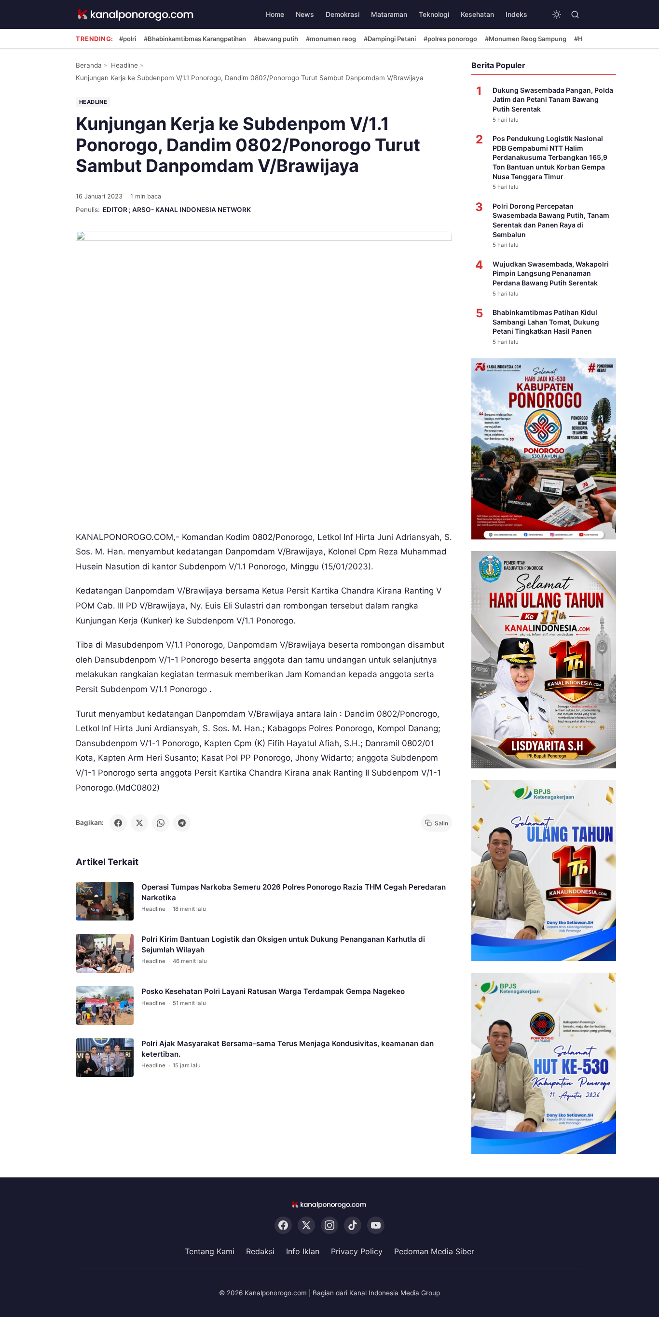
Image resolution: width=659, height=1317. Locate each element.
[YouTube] (375, 1225)
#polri (127, 38)
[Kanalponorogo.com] (136, 14)
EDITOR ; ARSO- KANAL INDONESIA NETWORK (177, 209)
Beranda (89, 65)
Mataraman (389, 14)
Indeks (516, 14)
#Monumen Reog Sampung (525, 38)
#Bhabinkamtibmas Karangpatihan (195, 38)
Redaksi (260, 1252)
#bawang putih (276, 38)
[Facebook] (283, 1225)
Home (275, 14)
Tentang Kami (209, 1252)
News (305, 14)
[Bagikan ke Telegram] (182, 823)
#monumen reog (331, 38)
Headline (124, 65)
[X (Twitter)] (306, 1225)
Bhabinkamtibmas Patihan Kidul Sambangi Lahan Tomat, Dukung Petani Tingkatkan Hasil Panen (546, 321)
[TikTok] (352, 1225)
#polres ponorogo (450, 38)
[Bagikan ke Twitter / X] (139, 823)
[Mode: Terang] (557, 14)
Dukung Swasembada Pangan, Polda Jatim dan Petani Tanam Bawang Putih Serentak (553, 99)
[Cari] (575, 14)
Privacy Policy (357, 1252)
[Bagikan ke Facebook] (118, 823)
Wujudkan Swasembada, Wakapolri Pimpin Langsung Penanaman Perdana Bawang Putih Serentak (551, 273)
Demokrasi (342, 14)
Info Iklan (302, 1252)
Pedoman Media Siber (434, 1252)
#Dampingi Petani (390, 38)
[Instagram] (329, 1225)
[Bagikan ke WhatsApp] (160, 823)
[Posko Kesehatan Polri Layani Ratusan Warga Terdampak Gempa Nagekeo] (105, 1005)
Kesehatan (477, 14)
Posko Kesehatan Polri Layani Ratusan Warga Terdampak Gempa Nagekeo (273, 991)
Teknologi (434, 14)
